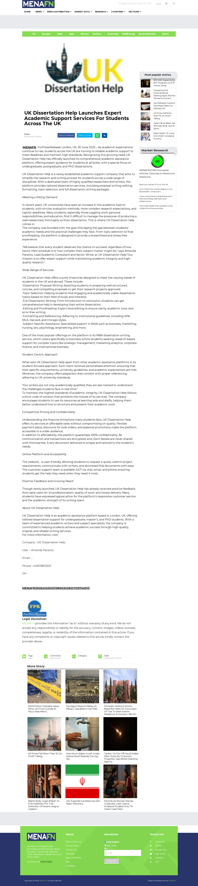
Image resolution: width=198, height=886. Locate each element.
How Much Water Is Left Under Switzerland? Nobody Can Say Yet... (83, 756)
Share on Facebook (66, 135)
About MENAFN (73, 858)
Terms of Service (73, 841)
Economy (113, 34)
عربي (158, 3)
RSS (157, 862)
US (30, 34)
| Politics (96, 34)
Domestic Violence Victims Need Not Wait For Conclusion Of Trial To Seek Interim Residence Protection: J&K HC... (120, 710)
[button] (166, 3)
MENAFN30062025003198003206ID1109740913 (56, 588)
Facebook (159, 841)
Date (27, 134)
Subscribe (111, 861)
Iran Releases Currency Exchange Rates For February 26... (164, 106)
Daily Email (160, 854)
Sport (164, 34)
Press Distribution (58, 11)
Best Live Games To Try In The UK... (154, 184)
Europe (46, 34)
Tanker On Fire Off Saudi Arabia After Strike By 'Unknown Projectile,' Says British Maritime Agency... (121, 757)
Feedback (70, 866)
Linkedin (159, 858)
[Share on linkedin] (104, 135)
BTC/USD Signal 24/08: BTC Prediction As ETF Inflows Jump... (164, 83)
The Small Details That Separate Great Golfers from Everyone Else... (156, 207)
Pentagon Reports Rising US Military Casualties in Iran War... (82, 707)
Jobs (68, 862)
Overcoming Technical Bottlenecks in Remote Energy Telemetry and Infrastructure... (155, 198)
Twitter (158, 845)
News (39, 11)
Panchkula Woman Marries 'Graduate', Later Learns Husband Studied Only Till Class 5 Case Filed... (118, 805)
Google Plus (161, 850)
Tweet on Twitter (84, 135)
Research (100, 11)
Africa (83, 34)
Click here (46, 861)
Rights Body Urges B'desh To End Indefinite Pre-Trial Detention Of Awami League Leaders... (43, 805)
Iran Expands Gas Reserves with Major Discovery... (83, 802)
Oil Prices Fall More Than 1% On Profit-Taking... (162, 116)
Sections (134, 11)
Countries (117, 11)
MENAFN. (43, 881)
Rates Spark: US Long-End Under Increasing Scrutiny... (164, 136)
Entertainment (143, 34)
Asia (71, 34)
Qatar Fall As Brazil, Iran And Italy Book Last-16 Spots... (164, 126)
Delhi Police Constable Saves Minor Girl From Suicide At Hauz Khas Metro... (43, 709)
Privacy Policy (72, 845)
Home (27, 11)
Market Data (82, 11)
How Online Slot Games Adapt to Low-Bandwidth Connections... (156, 190)
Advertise (70, 854)
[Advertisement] (100, 22)
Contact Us (71, 850)
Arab (60, 34)
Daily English (112, 842)
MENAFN (29, 147)
